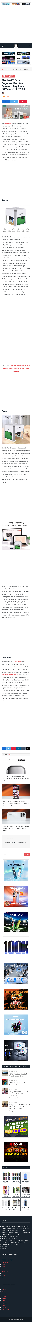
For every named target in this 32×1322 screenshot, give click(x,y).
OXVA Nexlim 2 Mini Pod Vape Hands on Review (18, 1075)
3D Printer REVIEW (15, 1066)
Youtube (4, 1248)
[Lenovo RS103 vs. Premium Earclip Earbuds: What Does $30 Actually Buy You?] (16, 766)
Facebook (4, 1246)
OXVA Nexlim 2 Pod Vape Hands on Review (18, 1084)
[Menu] (3, 46)
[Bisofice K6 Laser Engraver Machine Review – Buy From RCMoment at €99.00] (16, 112)
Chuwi (3, 1291)
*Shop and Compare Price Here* (10, 1244)
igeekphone (20, 1319)
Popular (5, 1066)
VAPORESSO (5, 1262)
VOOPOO (4, 1264)
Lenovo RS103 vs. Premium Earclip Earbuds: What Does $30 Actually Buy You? (16, 778)
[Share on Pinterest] (23, 101)
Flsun (3, 1300)
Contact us (4, 1236)
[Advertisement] (16, 24)
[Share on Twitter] (14, 101)
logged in (13, 842)
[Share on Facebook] (6, 101)
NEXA (3, 1269)
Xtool (3, 1305)
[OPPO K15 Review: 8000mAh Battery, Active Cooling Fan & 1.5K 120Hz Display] (16, 816)
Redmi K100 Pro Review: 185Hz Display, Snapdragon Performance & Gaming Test (16, 803)
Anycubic (4, 1303)
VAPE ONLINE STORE (7, 1260)
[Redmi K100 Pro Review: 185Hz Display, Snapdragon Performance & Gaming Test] (16, 791)
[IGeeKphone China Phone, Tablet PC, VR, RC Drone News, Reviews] (16, 46)
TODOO (4, 1278)
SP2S (3, 1273)
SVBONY (4, 1289)
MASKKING (5, 1271)
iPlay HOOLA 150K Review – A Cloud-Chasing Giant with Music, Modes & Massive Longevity (19, 1108)
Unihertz (4, 1298)
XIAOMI (24, 1066)
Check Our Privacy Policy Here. (10, 1238)
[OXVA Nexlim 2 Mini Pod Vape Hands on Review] (5, 1073)
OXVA (3, 1266)
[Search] (29, 46)
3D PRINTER (8, 76)
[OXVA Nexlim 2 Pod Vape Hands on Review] (5, 1082)
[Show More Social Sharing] (28, 101)
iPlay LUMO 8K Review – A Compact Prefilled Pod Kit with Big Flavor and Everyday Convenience (18, 1095)
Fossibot (4, 1296)
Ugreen (4, 1312)
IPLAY (3, 1275)
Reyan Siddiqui (12, 93)
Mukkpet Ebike (6, 1309)
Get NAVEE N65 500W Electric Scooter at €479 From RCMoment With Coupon (16, 368)
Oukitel (4, 1307)
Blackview (4, 1294)
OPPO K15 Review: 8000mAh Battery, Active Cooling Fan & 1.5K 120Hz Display (16, 828)
